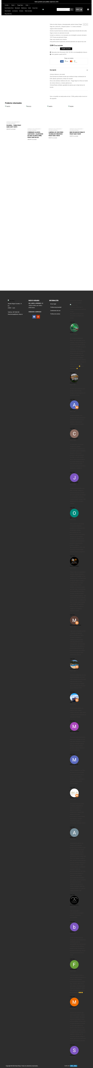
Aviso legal (53, 304)
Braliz (27, 5)
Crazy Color (35, 8)
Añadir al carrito (66, 49)
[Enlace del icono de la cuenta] (88, 9)
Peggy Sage (20, 5)
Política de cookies (55, 314)
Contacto (21, 10)
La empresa (15, 10)
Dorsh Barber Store (9, 8)
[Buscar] (71, 9)
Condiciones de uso (55, 310)
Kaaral (12, 5)
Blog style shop (8, 13)
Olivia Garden (8, 10)
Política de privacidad (55, 307)
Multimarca (24, 8)
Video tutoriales (28, 10)
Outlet (29, 8)
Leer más (72, 322)
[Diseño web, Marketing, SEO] (73, 1065)
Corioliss (7, 5)
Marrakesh (17, 8)
